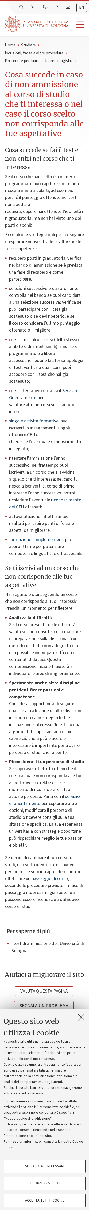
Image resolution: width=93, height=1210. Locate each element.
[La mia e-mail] (68, 7)
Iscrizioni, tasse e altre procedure (34, 53)
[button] (78, 24)
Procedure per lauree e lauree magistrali (40, 61)
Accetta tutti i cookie (44, 1200)
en (81, 7)
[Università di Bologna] (37, 24)
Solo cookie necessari (44, 1166)
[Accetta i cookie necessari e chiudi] (81, 1017)
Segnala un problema (44, 1006)
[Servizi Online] (45, 7)
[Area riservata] (57, 7)
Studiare (28, 45)
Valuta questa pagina (44, 991)
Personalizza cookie (45, 1183)
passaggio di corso (50, 878)
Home (10, 45)
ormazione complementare (37, 539)
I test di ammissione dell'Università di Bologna (47, 947)
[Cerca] (22, 7)
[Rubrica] (33, 7)
